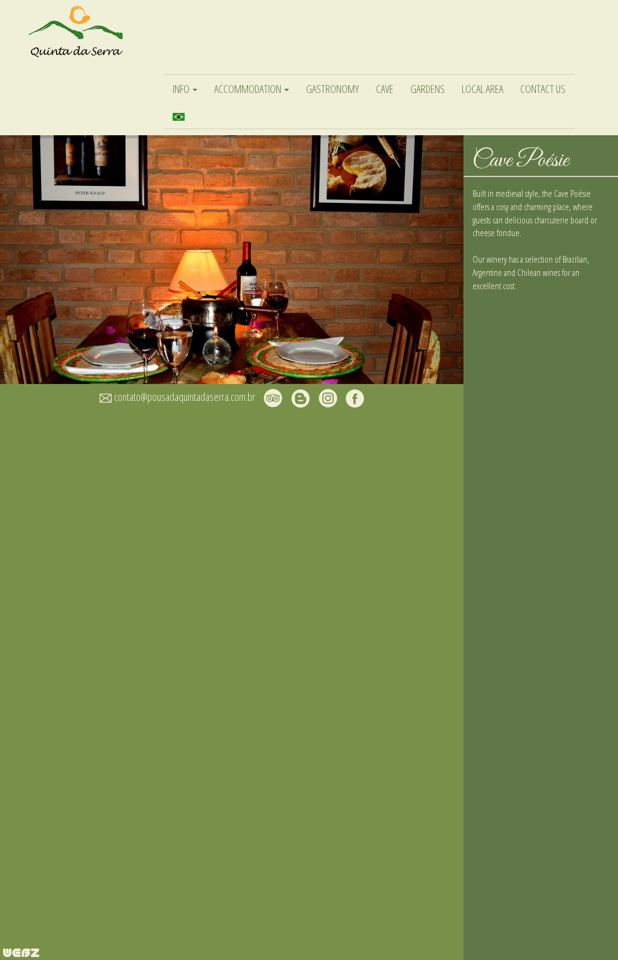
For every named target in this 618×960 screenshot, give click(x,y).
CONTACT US (542, 89)
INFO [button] (182, 89)
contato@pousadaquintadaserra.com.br (184, 396)
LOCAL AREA (482, 89)
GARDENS (427, 89)
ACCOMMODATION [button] (248, 89)
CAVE (384, 89)
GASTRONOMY (332, 89)
